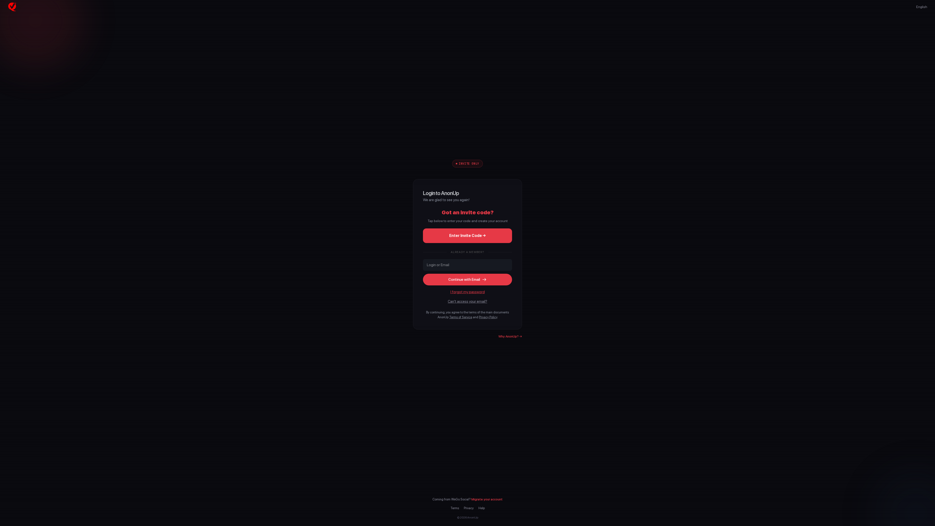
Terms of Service (460, 317)
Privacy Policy (488, 317)
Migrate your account (487, 499)
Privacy (469, 508)
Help (481, 508)
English (921, 7)
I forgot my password (467, 292)
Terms (454, 508)
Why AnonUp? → (510, 336)
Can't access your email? (467, 301)
